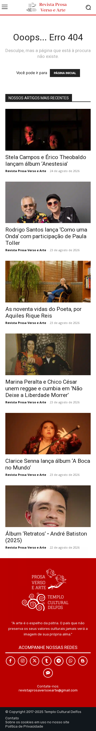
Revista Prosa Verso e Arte (25, 171)
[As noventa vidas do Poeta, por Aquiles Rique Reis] (48, 281)
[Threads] (48, 673)
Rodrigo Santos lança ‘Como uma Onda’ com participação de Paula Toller (46, 236)
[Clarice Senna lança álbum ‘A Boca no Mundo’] (48, 434)
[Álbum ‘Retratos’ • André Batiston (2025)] (48, 506)
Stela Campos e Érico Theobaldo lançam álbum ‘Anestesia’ (45, 160)
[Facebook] (10, 661)
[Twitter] (34, 661)
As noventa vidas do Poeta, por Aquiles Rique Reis (43, 312)
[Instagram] (22, 661)
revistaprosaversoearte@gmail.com (48, 690)
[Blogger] (82, 661)
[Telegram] (58, 661)
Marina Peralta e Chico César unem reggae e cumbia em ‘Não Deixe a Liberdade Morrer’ (43, 388)
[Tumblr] (46, 661)
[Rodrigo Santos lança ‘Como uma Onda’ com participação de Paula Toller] (48, 202)
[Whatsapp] (70, 661)
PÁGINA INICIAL (65, 73)
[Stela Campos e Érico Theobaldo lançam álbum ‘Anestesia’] (48, 130)
